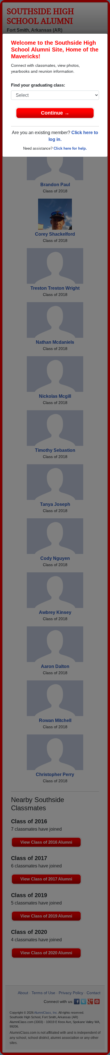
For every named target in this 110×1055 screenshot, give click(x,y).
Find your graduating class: (38, 85)
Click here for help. (70, 148)
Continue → (55, 113)
